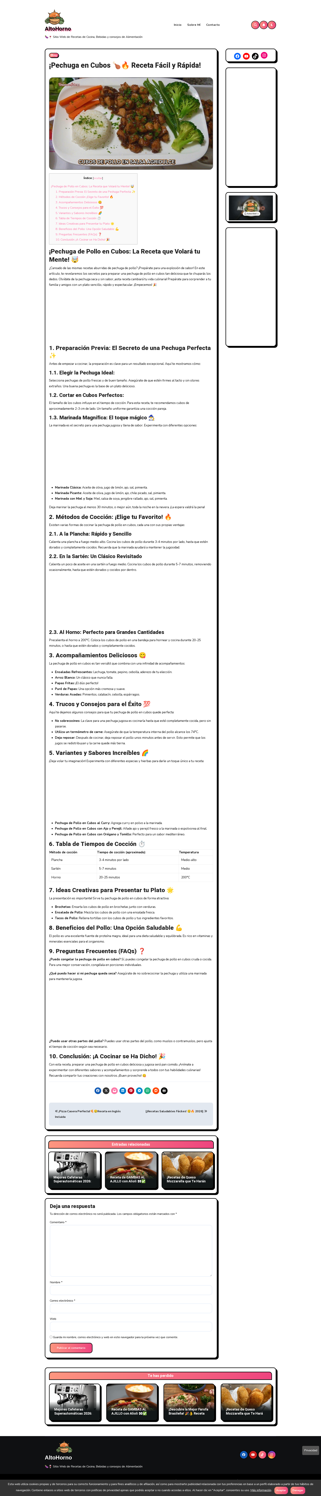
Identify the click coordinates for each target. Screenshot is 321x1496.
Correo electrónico (62, 1301)
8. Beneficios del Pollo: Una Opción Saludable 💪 (87, 229)
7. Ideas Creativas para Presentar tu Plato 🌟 (85, 224)
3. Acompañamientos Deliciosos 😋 (79, 202)
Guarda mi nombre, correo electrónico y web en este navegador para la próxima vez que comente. (115, 1337)
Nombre (56, 1282)
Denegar (297, 1490)
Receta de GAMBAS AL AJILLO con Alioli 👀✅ (127, 1179)
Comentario (58, 1222)
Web (53, 1319)
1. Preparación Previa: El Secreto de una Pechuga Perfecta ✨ (95, 192)
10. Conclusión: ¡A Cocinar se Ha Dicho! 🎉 (83, 240)
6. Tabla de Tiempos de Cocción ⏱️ (78, 218)
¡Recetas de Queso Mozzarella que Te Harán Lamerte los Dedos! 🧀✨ (186, 1181)
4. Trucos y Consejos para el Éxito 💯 (79, 208)
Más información (260, 1490)
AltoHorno (58, 29)
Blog (54, 55)
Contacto (213, 25)
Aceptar (281, 1490)
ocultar (98, 178)
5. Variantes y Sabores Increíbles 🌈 (79, 213)
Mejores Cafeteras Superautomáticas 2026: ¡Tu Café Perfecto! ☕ (72, 1181)
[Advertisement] (132, 317)
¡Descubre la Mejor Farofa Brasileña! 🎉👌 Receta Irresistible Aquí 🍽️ (188, 1413)
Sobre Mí (194, 25)
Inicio (178, 25)
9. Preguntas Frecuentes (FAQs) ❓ (79, 234)
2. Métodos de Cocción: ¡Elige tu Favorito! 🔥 (84, 197)
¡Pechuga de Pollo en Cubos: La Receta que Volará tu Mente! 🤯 (92, 186)
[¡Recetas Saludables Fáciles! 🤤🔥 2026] (174, 1111)
